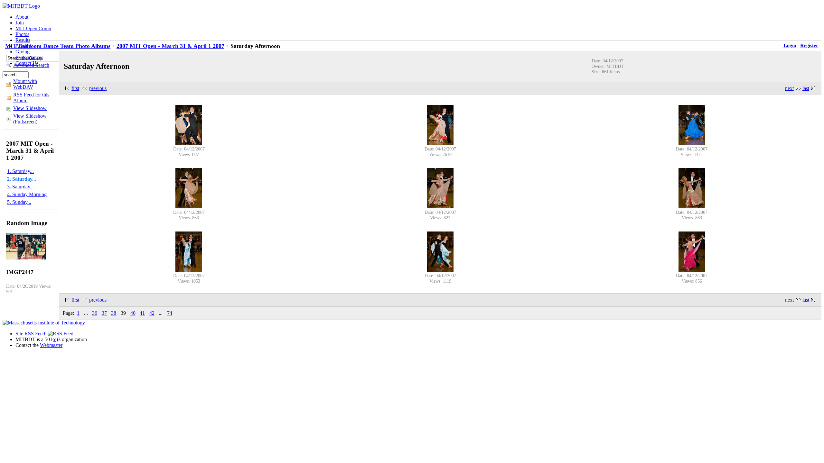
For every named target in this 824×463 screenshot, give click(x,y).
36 (94, 313)
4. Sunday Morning (27, 194)
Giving (22, 51)
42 (151, 313)
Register (809, 45)
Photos (22, 34)
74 (169, 313)
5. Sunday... (19, 202)
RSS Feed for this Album (31, 97)
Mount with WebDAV (25, 84)
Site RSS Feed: (31, 333)
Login (789, 45)
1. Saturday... (20, 171)
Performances (29, 57)
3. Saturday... (20, 186)
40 (133, 313)
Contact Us (26, 63)
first (75, 88)
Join (19, 22)
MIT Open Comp (33, 28)
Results (22, 40)
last (805, 88)
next (789, 88)
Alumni (23, 46)
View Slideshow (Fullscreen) (30, 118)
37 (104, 313)
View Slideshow (30, 108)
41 (142, 313)
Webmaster (51, 345)
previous (98, 88)
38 (113, 313)
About (21, 17)
